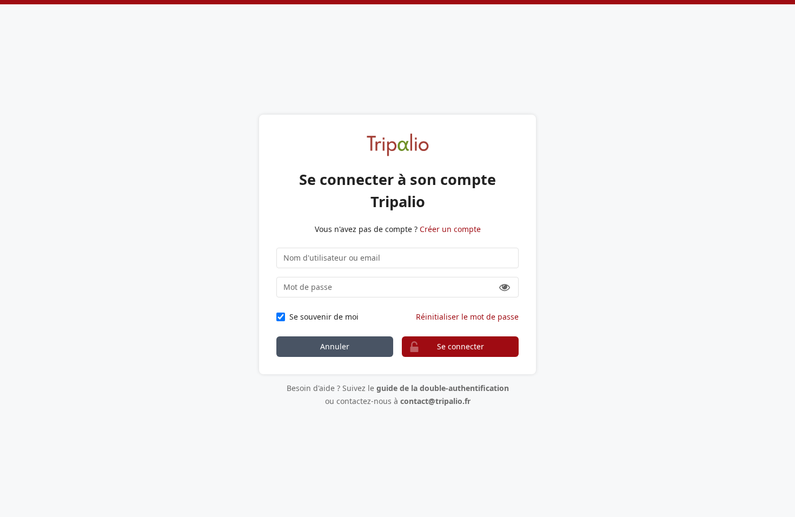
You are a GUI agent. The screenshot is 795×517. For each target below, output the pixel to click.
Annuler (334, 346)
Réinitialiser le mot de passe (467, 316)
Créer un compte (450, 229)
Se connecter (460, 346)
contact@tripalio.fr (435, 401)
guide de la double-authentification (442, 388)
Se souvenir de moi (324, 316)
